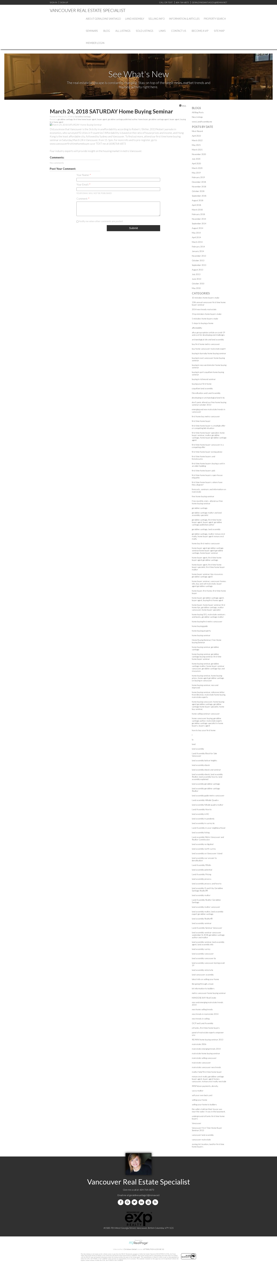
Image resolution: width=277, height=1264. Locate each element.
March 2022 (197, 140)
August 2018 (197, 200)
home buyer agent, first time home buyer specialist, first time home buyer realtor (208, 567)
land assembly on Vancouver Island (207, 853)
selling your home (199, 1100)
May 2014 (196, 232)
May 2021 (196, 145)
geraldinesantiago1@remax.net (144, 1195)
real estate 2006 (199, 1044)
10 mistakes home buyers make (205, 297)
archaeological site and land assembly (208, 339)
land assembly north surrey (204, 849)
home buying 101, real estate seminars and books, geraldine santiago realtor (208, 615)
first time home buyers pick (203, 470)
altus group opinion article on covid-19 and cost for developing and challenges (208, 333)
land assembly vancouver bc (204, 958)
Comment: (82, 198)
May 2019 (196, 172)
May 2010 (196, 288)
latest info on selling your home (205, 979)
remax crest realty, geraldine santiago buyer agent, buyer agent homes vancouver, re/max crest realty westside (209, 1079)
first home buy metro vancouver (206, 416)
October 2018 (198, 191)
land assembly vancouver (203, 953)
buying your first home (202, 384)
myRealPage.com (138, 1243)
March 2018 (197, 209)
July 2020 (196, 159)
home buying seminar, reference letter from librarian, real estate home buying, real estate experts (209, 694)
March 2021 (197, 149)
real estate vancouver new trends (206, 1067)
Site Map (219, 30)
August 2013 (197, 269)
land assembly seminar (202, 923)
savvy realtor (197, 1090)
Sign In (53, 2)
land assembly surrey (201, 949)
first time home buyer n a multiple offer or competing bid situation (208, 426)
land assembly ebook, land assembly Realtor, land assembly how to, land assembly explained (207, 776)
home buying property (201, 630)
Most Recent (197, 131)
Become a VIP (200, 30)
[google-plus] (128, 1202)
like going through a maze (203, 984)
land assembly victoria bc (202, 970)
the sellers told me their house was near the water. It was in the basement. (208, 1110)
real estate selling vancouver (204, 1058)
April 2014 (196, 237)
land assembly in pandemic (203, 818)
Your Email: (82, 184)
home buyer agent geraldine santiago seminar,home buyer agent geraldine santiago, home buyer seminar (207, 550)
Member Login (95, 42)
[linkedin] (141, 1202)
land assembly (198, 749)
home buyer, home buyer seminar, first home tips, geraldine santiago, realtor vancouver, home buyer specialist (208, 607)
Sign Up (64, 2)
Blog (106, 30)
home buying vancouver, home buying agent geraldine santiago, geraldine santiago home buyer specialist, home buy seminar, (208, 705)
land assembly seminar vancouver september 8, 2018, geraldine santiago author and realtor (208, 935)
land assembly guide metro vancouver (208, 795)
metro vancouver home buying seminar (209, 993)
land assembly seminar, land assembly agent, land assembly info (208, 943)
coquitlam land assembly (202, 388)
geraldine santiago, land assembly (206, 529)
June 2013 (196, 279)
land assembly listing (200, 832)
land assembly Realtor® (202, 918)
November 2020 (199, 154)
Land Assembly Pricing (201, 874)
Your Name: (83, 174)
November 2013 (199, 256)
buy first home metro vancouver (206, 344)
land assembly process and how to (206, 883)
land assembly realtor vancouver (206, 907)
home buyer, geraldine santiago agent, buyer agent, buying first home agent (208, 599)
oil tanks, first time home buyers (206, 1028)
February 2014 (198, 246)
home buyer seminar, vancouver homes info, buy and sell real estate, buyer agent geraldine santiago (209, 583)
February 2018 (198, 214)
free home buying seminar (203, 496)
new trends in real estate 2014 (205, 1014)
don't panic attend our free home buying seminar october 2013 (209, 403)
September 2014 (199, 223)
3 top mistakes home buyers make (206, 314)
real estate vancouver (201, 1062)
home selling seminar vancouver (206, 713)
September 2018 (199, 196)
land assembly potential (202, 869)
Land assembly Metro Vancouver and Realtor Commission (208, 838)
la (192, 739)
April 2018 (196, 205)
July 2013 (196, 274)
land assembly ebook (201, 765)
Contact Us (178, 30)
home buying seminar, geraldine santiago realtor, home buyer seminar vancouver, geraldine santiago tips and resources (208, 667)
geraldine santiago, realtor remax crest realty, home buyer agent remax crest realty (208, 536)
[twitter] (135, 1202)
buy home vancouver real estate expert (209, 348)
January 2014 (198, 251)
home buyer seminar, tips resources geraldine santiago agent (207, 575)
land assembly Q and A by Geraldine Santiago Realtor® (207, 889)
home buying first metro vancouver (207, 621)
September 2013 (199, 265)
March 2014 (197, 242)
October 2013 (198, 260)
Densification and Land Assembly (206, 393)
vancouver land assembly (203, 1135)
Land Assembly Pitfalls (201, 865)
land (193, 744)
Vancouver (196, 1123)
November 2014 (199, 219)
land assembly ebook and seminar (206, 769)
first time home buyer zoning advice (207, 452)
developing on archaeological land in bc (208, 397)
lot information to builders (203, 988)
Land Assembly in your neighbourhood (208, 828)
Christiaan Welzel (130, 1249)
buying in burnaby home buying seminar (209, 353)
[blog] (155, 1202)
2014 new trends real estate (204, 309)
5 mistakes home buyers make (205, 318)
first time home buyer (201, 421)
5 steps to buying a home (202, 323)
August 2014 (197, 228)
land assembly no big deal (202, 844)
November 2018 (199, 186)
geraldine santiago (199, 508)
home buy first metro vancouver (206, 543)
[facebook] (121, 1202)
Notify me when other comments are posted (100, 221)
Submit (133, 228)
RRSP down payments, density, (205, 1086)
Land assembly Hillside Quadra (205, 800)
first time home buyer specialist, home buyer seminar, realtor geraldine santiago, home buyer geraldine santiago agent (209, 436)
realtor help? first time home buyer (207, 1072)
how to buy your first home (204, 730)
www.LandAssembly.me (202, 121)
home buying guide (200, 626)
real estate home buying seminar (206, 1053)
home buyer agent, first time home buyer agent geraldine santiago (206, 558)
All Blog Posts (198, 112)
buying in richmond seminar (204, 379)
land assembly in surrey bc (203, 823)
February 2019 (198, 177)
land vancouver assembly (203, 974)
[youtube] (148, 1202)
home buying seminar (201, 635)
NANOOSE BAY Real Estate (204, 997)
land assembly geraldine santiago (206, 784)
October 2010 (198, 283)
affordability (197, 328)
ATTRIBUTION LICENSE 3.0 (153, 1249)
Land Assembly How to (202, 809)
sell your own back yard (202, 1095)
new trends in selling (200, 1018)
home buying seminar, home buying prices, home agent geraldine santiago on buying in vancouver (208, 678)
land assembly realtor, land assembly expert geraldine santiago (207, 912)
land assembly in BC (200, 814)
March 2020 (197, 168)
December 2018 (199, 182)
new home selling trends (202, 1009)
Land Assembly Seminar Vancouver (207, 928)
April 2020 (196, 163)
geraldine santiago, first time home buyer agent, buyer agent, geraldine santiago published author (97, 119)
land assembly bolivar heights (204, 760)
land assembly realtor (201, 895)
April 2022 (196, 135)
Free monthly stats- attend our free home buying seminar (207, 502)
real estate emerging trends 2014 (206, 1049)
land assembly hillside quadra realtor (207, 805)
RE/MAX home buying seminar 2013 (207, 1039)
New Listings (197, 117)
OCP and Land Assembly (202, 1023)
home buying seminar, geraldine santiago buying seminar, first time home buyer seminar (206, 656)
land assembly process (201, 879)
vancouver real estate (201, 1139)
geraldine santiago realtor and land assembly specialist (207, 513)
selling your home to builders (204, 1104)
